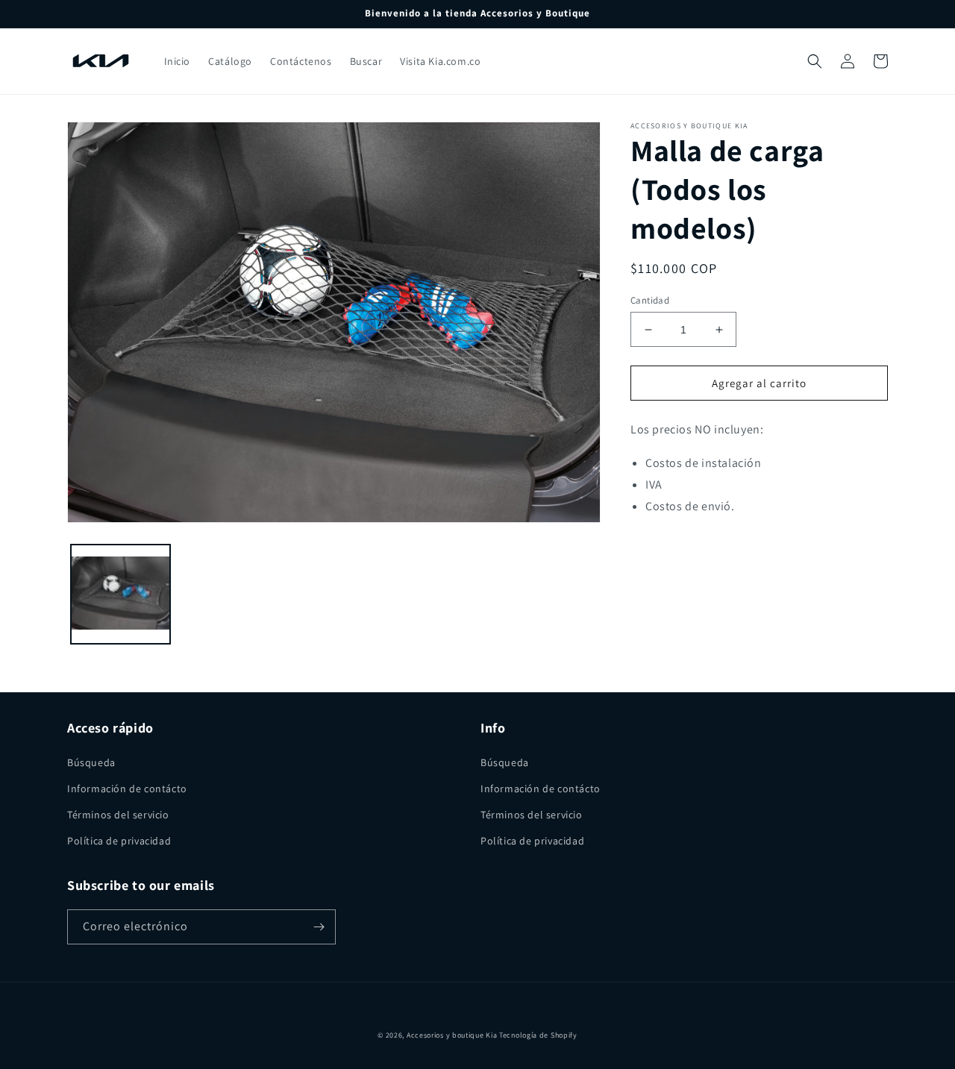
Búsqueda (91, 762)
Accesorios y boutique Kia (452, 1035)
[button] (814, 61)
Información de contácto (127, 788)
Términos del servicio (118, 814)
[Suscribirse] (318, 926)
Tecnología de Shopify (538, 1035)
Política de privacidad (119, 840)
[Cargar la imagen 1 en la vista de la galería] (120, 594)
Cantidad (649, 300)
